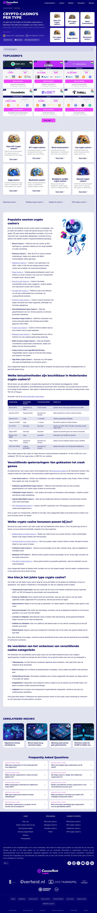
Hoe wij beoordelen (25, 833)
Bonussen (81, 3)
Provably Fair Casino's (20, 291)
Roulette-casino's (50, 833)
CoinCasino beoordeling (79, 84)
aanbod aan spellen (59, 471)
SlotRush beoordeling (48, 84)
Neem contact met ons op (25, 830)
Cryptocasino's (49, 3)
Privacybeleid (25, 844)
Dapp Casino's (17, 272)
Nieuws (91, 3)
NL (5, 868)
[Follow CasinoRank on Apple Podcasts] (91, 868)
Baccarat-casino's (50, 827)
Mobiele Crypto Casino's (21, 334)
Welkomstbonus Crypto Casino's (24, 534)
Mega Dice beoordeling (17, 84)
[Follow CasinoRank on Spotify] (87, 868)
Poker (50, 837)
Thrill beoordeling (79, 113)
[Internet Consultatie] (31, 887)
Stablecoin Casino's (19, 263)
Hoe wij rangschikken (25, 837)
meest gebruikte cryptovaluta (33, 396)
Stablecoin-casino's (56, 202)
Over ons (25, 827)
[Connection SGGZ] (83, 887)
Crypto (61, 3)
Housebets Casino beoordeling (18, 113)
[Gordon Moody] (44, 895)
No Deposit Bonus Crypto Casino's (25, 541)
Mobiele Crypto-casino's (35, 202)
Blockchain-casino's (73, 827)
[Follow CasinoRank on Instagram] (73, 868)
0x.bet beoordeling (49, 113)
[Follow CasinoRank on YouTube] (82, 868)
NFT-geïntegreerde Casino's (22, 506)
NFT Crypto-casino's (73, 830)
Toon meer (47, 120)
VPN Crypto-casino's (79, 202)
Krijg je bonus (18, 81)
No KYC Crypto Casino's (21, 300)
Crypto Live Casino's (19, 328)
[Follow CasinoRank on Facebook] (68, 868)
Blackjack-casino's (50, 830)
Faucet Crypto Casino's (20, 281)
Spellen (71, 3)
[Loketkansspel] (62, 887)
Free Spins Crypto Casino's (22, 561)
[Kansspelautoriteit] (12, 887)
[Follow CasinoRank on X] (78, 868)
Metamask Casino (9, 202)
